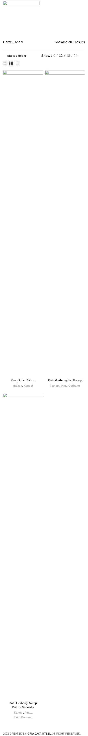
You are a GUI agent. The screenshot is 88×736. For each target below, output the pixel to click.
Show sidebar (16, 55)
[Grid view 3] (11, 63)
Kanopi (28, 385)
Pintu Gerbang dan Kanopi (65, 380)
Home (8, 42)
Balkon (17, 385)
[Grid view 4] (18, 63)
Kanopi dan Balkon (23, 380)
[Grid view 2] (5, 63)
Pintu (28, 712)
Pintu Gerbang (70, 385)
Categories (46, 30)
